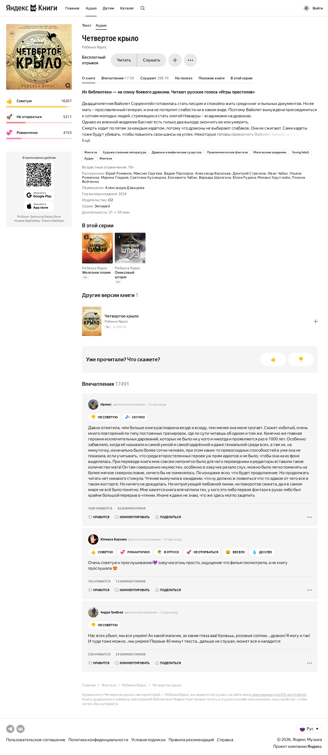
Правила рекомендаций (191, 739)
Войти (318, 8)
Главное (72, 8)
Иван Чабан (278, 173)
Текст (86, 25)
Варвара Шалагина (215, 177)
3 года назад (157, 404)
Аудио (91, 8)
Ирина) (105, 404)
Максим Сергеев (148, 173)
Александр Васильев (213, 173)
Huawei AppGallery (27, 220)
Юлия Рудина (244, 177)
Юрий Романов (119, 173)
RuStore (22, 216)
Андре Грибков (111, 612)
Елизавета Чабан (182, 177)
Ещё (86, 140)
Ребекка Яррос (94, 47)
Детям (108, 8)
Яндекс (315, 746)
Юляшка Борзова (113, 539)
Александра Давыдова (124, 188)
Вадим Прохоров (178, 173)
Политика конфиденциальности (98, 739)
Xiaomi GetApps (53, 220)
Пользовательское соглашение (35, 739)
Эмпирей (102, 206)
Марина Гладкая (115, 177)
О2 (110, 200)
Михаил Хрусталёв (274, 177)
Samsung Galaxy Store (45, 216)
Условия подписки (148, 739)
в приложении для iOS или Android (278, 695)
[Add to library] (316, 321)
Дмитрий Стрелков (249, 173)
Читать (124, 60)
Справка (225, 739)
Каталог (127, 8)
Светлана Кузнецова (148, 177)
